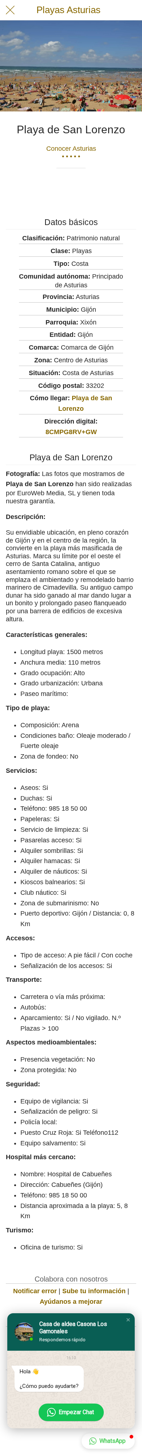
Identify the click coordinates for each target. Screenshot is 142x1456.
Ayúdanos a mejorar (71, 1301)
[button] (128, 1319)
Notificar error (35, 1291)
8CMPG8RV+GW (71, 432)
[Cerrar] (10, 10)
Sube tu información (94, 1291)
